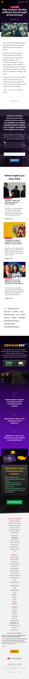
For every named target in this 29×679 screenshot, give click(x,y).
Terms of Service (11, 672)
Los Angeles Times (11, 90)
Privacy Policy (18, 672)
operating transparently (14, 139)
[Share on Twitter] (14, 101)
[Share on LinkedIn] (12, 101)
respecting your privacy (13, 137)
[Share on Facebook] (17, 101)
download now (14, 502)
